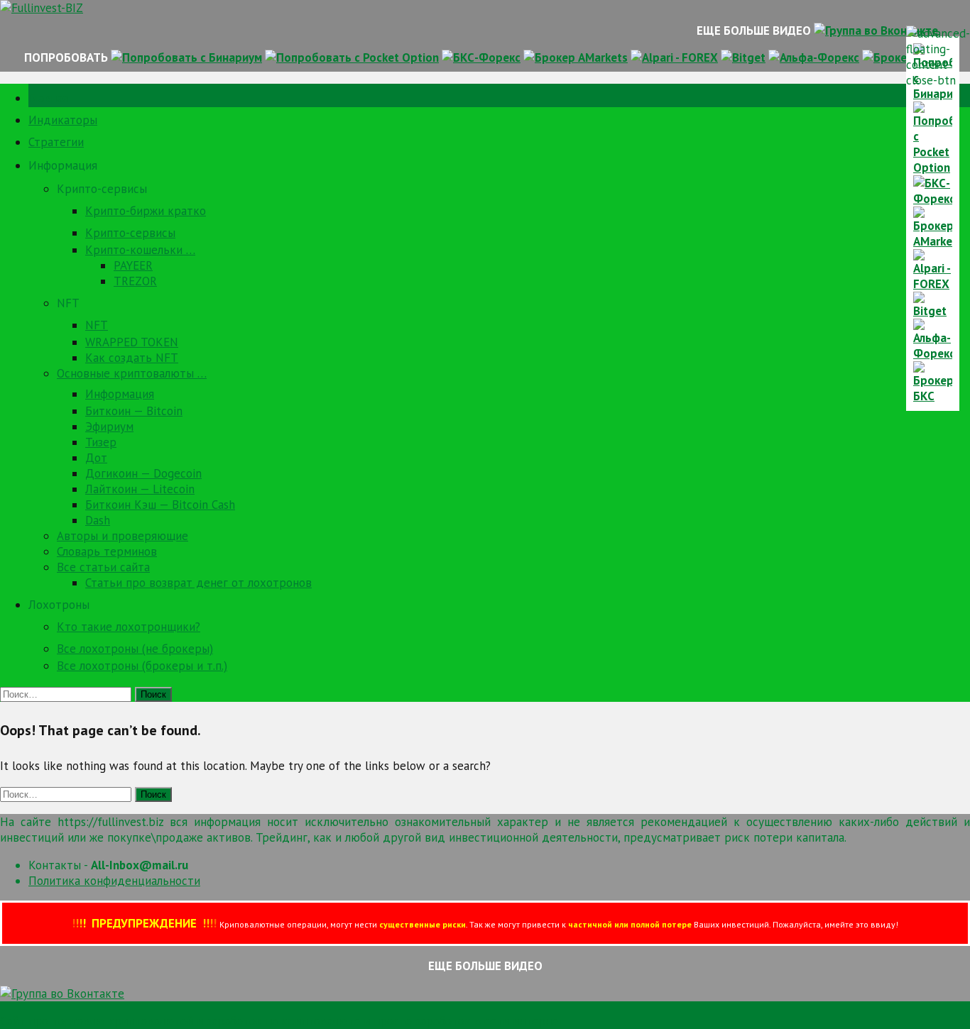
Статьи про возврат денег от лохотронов (198, 582)
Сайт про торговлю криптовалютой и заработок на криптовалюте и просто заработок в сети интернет (282, 1021)
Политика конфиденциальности (114, 880)
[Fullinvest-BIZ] (41, 8)
